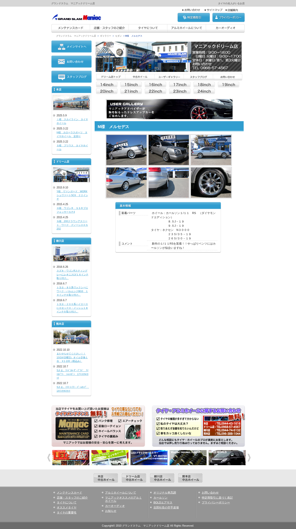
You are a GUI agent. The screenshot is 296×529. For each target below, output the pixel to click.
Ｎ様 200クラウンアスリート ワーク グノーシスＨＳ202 (72, 225)
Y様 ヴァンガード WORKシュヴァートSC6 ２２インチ (72, 195)
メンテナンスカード (69, 492)
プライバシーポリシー (216, 502)
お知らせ (110, 510)
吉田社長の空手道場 (166, 507)
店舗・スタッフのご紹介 (72, 497)
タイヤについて (67, 502)
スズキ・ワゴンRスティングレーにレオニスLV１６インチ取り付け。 (72, 274)
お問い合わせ (210, 492)
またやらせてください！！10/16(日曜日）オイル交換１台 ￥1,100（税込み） (72, 357)
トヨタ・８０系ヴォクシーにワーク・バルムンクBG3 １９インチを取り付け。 (72, 291)
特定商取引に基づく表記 (217, 497)
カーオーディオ (115, 505)
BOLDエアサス (162, 502)
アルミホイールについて (120, 492)
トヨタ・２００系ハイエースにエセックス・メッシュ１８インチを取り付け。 (72, 308)
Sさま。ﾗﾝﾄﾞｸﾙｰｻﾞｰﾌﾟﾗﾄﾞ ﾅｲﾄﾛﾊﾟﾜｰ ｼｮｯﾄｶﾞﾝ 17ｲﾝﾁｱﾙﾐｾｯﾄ (72, 374)
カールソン (160, 497)
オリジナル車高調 (164, 492)
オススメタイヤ (67, 507)
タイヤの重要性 (67, 512)
